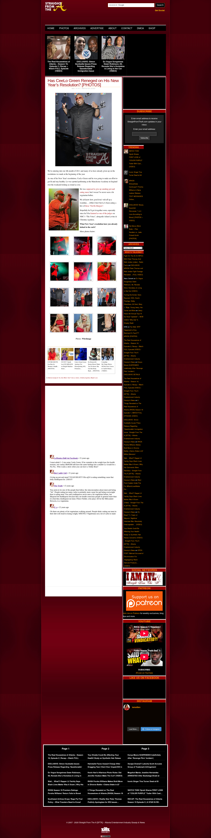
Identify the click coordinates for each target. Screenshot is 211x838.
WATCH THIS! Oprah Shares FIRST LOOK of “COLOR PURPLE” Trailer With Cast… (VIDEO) (145, 793)
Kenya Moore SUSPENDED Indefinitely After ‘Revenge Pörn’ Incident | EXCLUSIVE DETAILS (133, 368)
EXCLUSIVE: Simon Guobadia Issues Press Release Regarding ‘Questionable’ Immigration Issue (86, 66)
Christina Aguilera (85, 378)
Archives (80, 28)
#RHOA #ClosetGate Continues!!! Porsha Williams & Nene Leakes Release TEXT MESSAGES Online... (136, 190)
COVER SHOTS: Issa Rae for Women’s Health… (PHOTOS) (53, 365)
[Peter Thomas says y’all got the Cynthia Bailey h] (129, 722)
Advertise (97, 28)
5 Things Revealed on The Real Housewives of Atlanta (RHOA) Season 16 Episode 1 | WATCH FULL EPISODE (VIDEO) (105, 795)
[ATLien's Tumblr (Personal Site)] (144, 584)
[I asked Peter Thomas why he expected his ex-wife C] (160, 716)
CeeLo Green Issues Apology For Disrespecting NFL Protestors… (80, 365)
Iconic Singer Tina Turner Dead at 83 (143, 781)
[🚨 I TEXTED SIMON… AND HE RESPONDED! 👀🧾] (150, 722)
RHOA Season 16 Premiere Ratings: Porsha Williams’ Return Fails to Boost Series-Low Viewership (64, 793)
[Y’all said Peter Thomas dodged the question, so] (150, 716)
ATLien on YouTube (144, 672)
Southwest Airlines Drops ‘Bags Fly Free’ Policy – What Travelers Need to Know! (65, 800)
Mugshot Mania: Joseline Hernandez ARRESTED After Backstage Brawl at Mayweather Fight (143, 775)
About (112, 28)
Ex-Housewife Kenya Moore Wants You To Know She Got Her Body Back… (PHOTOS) (94, 366)
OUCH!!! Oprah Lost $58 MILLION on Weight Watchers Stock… (67, 365)
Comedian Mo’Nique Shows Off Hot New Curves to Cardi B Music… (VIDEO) (107, 366)
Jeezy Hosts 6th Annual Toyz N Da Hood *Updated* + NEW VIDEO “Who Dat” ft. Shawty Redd (133, 316)
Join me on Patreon (131, 613)
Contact (126, 28)
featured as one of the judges (101, 213)
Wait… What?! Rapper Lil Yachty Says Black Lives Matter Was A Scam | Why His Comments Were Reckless (65, 784)
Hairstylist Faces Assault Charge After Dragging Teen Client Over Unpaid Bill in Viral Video (105, 766)
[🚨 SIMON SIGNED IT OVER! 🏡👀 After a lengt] (160, 722)
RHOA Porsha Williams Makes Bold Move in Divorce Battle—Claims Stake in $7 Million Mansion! (133, 448)
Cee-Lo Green (75, 378)
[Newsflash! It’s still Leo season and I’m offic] (129, 716)
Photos (64, 28)
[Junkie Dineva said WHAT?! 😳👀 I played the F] (139, 722)
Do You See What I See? (64, 378)
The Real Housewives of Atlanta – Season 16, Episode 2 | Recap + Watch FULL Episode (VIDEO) (58, 66)
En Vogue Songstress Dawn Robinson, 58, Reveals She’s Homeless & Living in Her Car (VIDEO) (113, 66)
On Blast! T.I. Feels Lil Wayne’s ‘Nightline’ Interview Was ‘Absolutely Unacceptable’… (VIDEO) (133, 518)
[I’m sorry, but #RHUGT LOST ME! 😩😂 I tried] (139, 716)
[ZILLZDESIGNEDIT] (105, 832)
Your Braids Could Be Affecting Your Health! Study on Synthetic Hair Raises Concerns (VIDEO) (104, 758)
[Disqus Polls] (83, 418)
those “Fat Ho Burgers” (94, 205)
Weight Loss (94, 378)
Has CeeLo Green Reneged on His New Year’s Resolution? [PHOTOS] (83, 82)
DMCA (140, 28)
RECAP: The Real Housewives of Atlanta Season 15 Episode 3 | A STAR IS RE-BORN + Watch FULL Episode (145, 802)
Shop (152, 28)
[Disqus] (83, 484)
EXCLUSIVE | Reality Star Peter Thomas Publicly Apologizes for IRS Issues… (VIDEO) (105, 802)
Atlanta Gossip (52, 378)
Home (50, 28)
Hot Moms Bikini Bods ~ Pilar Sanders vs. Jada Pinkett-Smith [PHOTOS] (135, 232)
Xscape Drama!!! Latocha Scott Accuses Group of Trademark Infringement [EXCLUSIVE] (145, 766)
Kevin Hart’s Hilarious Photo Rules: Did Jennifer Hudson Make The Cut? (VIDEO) (105, 774)
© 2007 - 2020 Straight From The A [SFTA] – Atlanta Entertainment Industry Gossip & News (105, 822)
